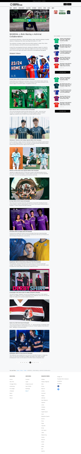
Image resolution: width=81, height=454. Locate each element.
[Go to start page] (17, 362)
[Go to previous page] (19, 362)
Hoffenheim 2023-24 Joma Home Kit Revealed (21, 353)
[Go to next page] (40, 362)
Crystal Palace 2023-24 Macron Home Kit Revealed (22, 79)
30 (34, 362)
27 (28, 362)
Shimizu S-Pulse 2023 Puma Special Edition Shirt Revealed (24, 170)
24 (22, 362)
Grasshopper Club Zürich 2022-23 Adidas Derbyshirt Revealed (25, 292)
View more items (62, 72)
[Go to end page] (42, 362)
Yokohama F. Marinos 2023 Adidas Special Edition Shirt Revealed (25, 140)
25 (24, 362)
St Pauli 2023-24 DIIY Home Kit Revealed (20, 201)
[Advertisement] (62, 25)
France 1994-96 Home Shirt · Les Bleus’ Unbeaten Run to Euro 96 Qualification (65, 52)
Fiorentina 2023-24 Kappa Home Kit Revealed (21, 231)
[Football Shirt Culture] (16, 4)
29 (32, 362)
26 (26, 362)
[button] (29, 391)
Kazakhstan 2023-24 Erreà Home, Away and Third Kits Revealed (25, 261)
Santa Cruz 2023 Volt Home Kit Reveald (19, 322)
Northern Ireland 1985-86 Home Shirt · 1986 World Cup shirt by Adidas (65, 39)
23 (20, 362)
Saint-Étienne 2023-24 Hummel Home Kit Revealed (22, 109)
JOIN (65, 4)
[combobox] (70, 8)
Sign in (69, 4)
